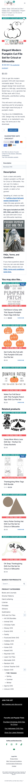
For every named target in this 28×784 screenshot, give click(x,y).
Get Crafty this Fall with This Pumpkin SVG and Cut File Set (13, 354)
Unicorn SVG (9, 689)
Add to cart (13, 130)
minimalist (10, 157)
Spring (9, 676)
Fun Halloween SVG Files (14, 728)
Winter (9, 683)
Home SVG (8, 647)
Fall (6, 157)
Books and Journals (9, 593)
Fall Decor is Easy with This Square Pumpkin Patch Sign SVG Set (13, 312)
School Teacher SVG (11, 667)
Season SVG (8, 670)
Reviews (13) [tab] (7, 167)
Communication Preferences (14, 763)
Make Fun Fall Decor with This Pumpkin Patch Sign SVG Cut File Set (14, 396)
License (5, 602)
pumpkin (16, 157)
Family (6, 634)
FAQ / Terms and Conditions (14, 761)
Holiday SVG (8, 644)
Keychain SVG (9, 654)
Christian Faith (9, 625)
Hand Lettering (7, 599)
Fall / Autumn (11, 153)
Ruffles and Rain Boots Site (14, 740)
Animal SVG (8, 622)
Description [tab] (7, 163)
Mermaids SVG (9, 660)
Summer (10, 679)
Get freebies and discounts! (12, 704)
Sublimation (6, 612)
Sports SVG (8, 686)
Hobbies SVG (9, 641)
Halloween (18, 153)
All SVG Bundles (10, 618)
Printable (5, 606)
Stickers (5, 609)
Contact (14, 766)
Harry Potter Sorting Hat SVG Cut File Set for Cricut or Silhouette (13, 524)
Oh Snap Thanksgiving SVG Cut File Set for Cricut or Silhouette (13, 566)
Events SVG (8, 631)
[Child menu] (24, 611)
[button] (24, 19)
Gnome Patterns (8, 596)
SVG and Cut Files (8, 615)
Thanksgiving (5, 155)
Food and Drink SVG (11, 638)
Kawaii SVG (8, 650)
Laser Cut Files (9, 657)
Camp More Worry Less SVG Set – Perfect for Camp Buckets (13, 442)
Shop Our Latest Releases (14, 732)
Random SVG (9, 663)
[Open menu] (24, 3)
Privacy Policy (14, 759)
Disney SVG (8, 628)
